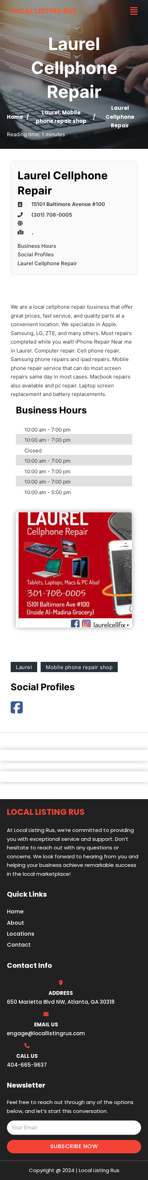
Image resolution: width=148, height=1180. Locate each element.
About (15, 923)
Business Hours (37, 246)
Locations (20, 934)
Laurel (51, 112)
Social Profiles (36, 254)
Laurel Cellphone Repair (47, 263)
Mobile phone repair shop (79, 667)
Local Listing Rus (43, 11)
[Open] (134, 11)
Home (15, 116)
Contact (19, 945)
